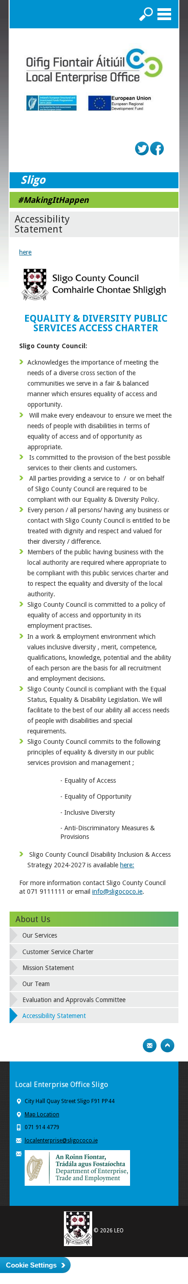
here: (127, 865)
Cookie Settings (31, 1265)
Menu (164, 14)
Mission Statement (48, 967)
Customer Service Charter (58, 951)
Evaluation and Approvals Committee (73, 999)
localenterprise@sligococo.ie (61, 1140)
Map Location (42, 1114)
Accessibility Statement (54, 1015)
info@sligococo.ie (117, 891)
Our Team (36, 983)
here (25, 252)
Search (146, 14)
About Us (33, 919)
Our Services (39, 935)
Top (167, 1045)
